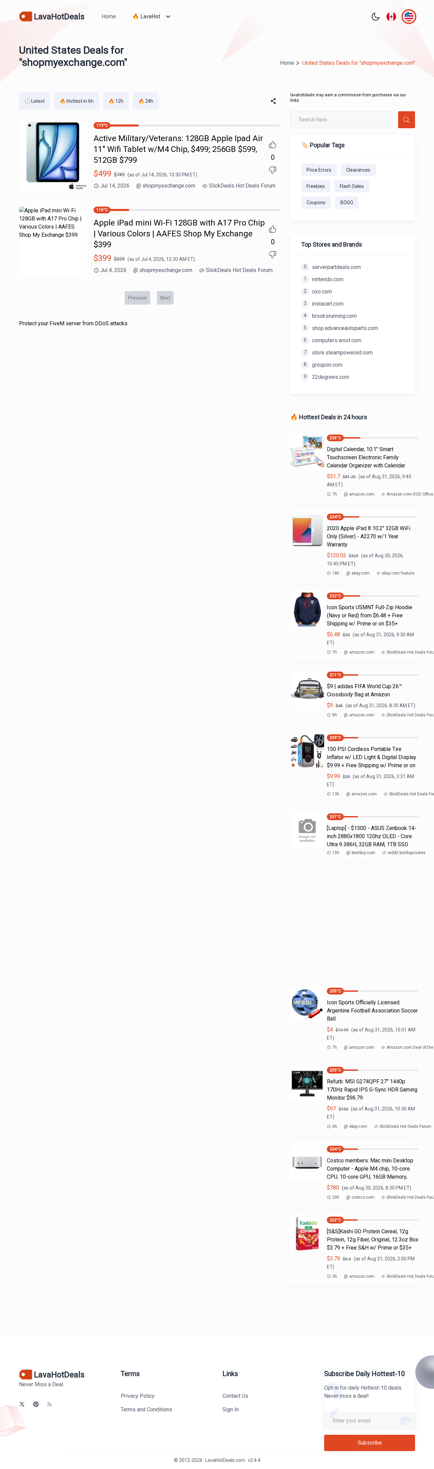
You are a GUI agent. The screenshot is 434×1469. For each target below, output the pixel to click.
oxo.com (318, 291)
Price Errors (319, 170)
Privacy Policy (138, 1396)
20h (335, 1197)
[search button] (406, 119)
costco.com (360, 1197)
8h (334, 715)
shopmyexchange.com (165, 185)
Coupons (316, 202)
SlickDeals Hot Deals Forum (242, 185)
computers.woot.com (332, 340)
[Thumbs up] (272, 144)
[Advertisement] (352, 921)
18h (335, 573)
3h (334, 1276)
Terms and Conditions (146, 1409)
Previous (137, 298)
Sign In (230, 1409)
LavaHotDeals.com (225, 1460)
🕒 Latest (34, 101)
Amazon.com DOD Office (410, 494)
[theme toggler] (375, 16)
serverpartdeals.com (332, 267)
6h (334, 1126)
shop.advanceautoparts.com (341, 328)
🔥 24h (145, 101)
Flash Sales (352, 186)
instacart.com (323, 304)
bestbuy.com (360, 852)
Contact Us (235, 1396)
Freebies (316, 186)
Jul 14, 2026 (115, 185)
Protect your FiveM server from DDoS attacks (73, 323)
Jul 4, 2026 (113, 270)
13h (335, 794)
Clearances (358, 170)
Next (165, 298)
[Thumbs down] (272, 170)
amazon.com (359, 494)
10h (335, 852)
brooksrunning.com (330, 316)
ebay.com (358, 573)
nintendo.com (323, 279)
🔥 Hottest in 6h (77, 101)
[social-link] (22, 1404)
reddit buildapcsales (407, 852)
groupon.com (323, 365)
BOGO (346, 202)
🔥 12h (115, 101)
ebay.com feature (398, 573)
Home (109, 16)
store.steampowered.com (338, 352)
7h (334, 494)
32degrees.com (326, 377)
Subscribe (370, 1442)
